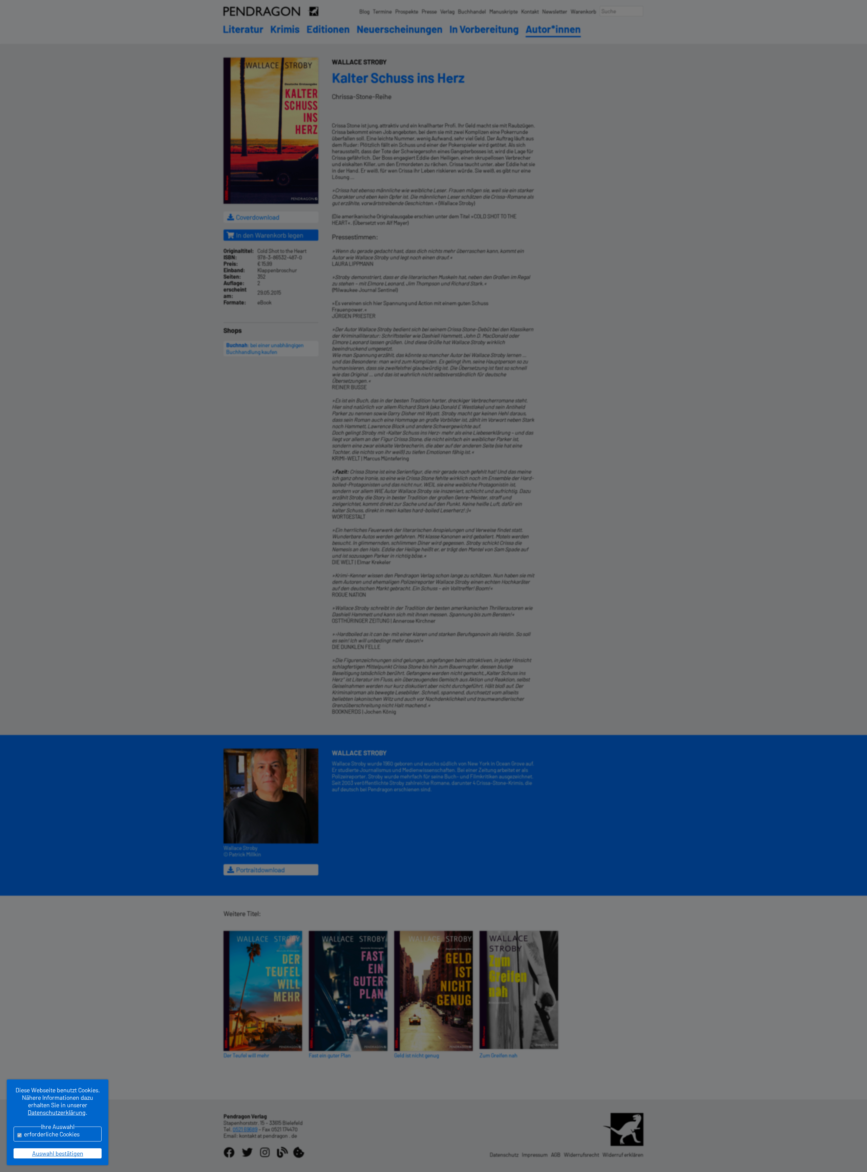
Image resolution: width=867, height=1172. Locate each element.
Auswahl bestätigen (57, 1153)
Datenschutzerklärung (57, 1112)
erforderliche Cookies (52, 1134)
